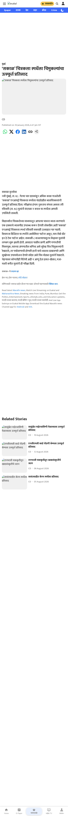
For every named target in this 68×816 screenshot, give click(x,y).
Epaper (7, 10)
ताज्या (18, 10)
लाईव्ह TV (49, 813)
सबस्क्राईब (49, 3)
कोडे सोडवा (22, 278)
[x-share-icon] (11, 133)
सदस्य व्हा (15, 271)
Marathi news (19, 290)
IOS (30, 307)
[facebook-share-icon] (17, 133)
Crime (54, 10)
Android (20, 307)
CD (3, 119)
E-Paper (19, 813)
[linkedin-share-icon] (24, 133)
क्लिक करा (53, 284)
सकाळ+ (61, 813)
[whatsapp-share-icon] (5, 133)
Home (6, 813)
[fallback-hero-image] (14, 432)
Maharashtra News (10, 293)
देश (27, 10)
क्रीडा (44, 10)
